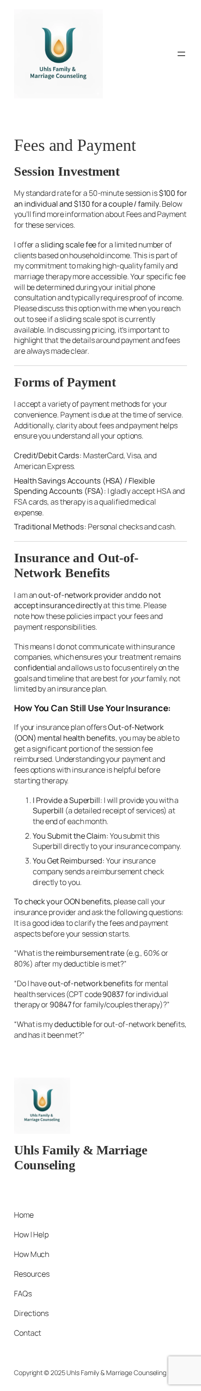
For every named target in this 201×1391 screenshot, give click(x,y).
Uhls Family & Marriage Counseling (116, 1372)
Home (24, 1215)
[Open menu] (181, 54)
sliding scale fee (68, 244)
